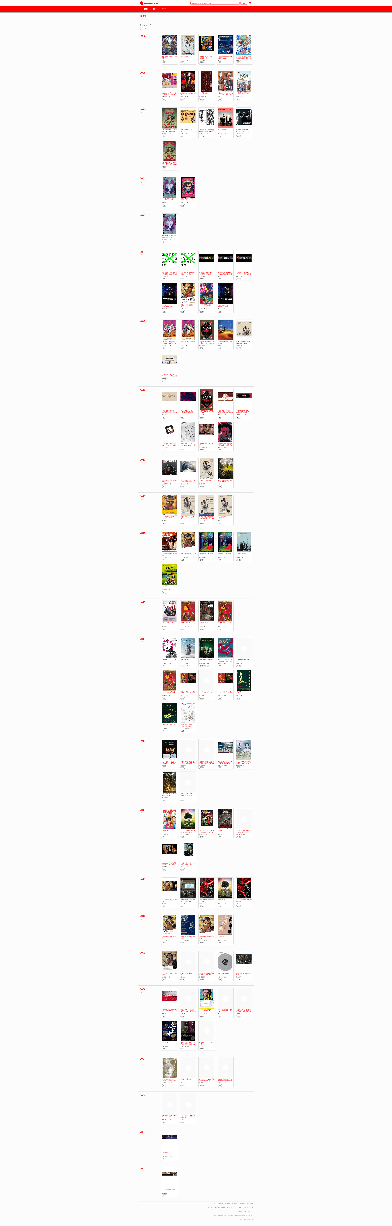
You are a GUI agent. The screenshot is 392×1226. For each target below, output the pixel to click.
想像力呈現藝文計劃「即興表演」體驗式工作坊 (243, 130)
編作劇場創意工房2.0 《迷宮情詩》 (169, 57)
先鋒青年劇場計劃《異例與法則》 (225, 342)
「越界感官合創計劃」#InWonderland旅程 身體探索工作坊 (169, 375)
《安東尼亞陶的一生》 (187, 199)
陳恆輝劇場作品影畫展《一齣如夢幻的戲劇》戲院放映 (225, 274)
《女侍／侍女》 (222, 936)
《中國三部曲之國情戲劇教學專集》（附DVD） (206, 974)
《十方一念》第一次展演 (225, 692)
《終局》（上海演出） (168, 623)
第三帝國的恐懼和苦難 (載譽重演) (244, 900)
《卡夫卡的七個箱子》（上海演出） (206, 937)
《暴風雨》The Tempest (187, 342)
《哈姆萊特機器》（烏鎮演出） (169, 554)
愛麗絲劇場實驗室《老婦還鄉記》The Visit (169, 236)
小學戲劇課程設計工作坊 (169, 1116)
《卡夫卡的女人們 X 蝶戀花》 (206, 660)
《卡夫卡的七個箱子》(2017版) (168, 517)
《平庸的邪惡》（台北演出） (206, 444)
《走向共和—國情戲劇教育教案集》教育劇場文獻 (243, 1010)
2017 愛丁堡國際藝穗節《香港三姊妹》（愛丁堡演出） (206, 518)
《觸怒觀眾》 (166, 830)
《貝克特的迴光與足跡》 (225, 973)
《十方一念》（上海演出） (169, 659)
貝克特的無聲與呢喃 (186, 1079)
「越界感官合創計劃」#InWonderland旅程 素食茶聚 (169, 412)
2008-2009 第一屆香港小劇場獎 (243, 974)
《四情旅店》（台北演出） (225, 554)
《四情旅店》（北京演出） (206, 554)
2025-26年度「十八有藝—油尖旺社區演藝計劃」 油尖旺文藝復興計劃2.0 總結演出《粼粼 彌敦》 (244, 58)
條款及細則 (250, 1204)
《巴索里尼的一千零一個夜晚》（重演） (169, 794)
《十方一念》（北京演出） (188, 623)
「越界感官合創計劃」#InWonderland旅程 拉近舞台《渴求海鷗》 (188, 445)
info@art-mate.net (245, 1215)
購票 (155, 9)
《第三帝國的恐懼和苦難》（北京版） (206, 900)
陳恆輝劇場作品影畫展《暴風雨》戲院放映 (205, 273)
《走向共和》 (166, 1042)
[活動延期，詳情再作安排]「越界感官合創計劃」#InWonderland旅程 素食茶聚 (169, 445)
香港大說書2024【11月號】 (187, 130)
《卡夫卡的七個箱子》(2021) (187, 306)
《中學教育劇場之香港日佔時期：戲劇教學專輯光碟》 (206, 762)
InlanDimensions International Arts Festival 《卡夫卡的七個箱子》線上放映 (169, 307)
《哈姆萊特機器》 (241, 554)
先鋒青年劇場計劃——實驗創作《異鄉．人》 (187, 864)
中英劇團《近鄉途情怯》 (243, 93)
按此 (252, 1211)
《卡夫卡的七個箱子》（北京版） (169, 937)
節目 (146, 9)
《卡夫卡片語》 (185, 659)
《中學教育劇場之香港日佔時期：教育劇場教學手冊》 (187, 762)
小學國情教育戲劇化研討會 (187, 974)
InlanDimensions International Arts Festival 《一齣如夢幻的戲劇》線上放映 (225, 307)
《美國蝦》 (165, 1152)
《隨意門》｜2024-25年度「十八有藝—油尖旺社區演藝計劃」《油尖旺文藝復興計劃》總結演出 (225, 95)
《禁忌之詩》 (166, 586)
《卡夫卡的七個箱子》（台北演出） (188, 554)
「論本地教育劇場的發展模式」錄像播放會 (187, 900)
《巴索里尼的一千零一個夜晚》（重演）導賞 (187, 794)
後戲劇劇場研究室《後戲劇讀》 (169, 481)
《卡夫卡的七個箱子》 (205, 1010)
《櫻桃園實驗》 (203, 93)
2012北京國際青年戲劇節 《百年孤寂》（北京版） (188, 831)
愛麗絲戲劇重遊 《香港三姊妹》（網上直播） (243, 342)
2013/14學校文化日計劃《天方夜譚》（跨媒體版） (169, 762)
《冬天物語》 (184, 56)
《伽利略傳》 (240, 692)
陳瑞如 (143, 16)
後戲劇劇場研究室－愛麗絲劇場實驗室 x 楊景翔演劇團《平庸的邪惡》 (225, 445)
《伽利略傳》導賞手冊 (168, 725)
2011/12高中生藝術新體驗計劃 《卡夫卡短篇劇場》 (169, 864)
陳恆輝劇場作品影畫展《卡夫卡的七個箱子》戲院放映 (243, 274)
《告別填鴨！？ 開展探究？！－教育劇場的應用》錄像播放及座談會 (188, 1011)
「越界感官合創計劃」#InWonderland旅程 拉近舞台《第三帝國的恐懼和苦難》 (243, 413)
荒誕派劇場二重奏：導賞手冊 (206, 1043)
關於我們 (227, 1204)
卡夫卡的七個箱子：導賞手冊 (225, 1010)
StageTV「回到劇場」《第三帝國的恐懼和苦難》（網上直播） (206, 343)
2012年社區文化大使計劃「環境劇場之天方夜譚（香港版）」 (243, 832)
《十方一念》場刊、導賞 (206, 692)
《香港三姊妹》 (222, 517)
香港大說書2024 (222, 130)
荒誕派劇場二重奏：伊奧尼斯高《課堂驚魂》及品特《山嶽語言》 (187, 1044)
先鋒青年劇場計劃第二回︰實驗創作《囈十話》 (187, 725)
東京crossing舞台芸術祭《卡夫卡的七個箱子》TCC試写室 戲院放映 (187, 274)
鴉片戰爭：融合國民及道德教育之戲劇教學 (206, 1080)
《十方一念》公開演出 (168, 692)
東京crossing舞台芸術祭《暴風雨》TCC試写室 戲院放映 (169, 274)
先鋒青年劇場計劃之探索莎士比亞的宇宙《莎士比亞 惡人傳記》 (225, 481)
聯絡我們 (234, 1204)
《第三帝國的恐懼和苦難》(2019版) (206, 411)
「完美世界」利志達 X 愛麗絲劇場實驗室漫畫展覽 (206, 130)
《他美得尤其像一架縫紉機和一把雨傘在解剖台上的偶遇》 (169, 164)
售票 (164, 9)
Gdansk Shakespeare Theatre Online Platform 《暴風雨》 (169, 343)
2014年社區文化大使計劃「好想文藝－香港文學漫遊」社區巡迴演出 (225, 661)
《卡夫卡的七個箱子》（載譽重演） (169, 974)
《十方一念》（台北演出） (225, 623)
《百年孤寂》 (222, 900)
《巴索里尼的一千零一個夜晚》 (187, 937)
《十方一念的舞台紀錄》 (243, 659)
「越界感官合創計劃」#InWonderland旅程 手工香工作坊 (188, 412)
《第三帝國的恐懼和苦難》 (170, 1010)
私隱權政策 (241, 1204)
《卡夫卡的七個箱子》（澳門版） (169, 900)
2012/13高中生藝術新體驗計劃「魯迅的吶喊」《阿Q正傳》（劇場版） (243, 762)
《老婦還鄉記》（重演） (169, 199)
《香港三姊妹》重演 (205, 480)
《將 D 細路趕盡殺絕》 (168, 1189)
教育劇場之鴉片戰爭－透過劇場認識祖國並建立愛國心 (225, 1080)
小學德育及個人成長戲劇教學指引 (187, 1116)
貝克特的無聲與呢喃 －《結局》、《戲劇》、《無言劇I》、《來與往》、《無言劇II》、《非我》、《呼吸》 (169, 1081)
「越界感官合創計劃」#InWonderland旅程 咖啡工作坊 (225, 412)
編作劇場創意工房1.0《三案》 (187, 94)
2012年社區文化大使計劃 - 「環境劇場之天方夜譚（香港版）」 (206, 832)
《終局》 (220, 830)
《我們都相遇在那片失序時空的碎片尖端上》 (187, 481)
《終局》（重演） (204, 623)
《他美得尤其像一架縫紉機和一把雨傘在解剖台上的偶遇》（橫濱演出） (169, 131)
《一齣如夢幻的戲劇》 (205, 305)
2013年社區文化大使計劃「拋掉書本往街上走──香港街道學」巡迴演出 (225, 762)
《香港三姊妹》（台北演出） (187, 517)
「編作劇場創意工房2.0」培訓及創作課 (206, 57)
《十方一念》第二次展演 (187, 692)
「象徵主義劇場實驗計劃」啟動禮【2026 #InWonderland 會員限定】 (225, 58)
